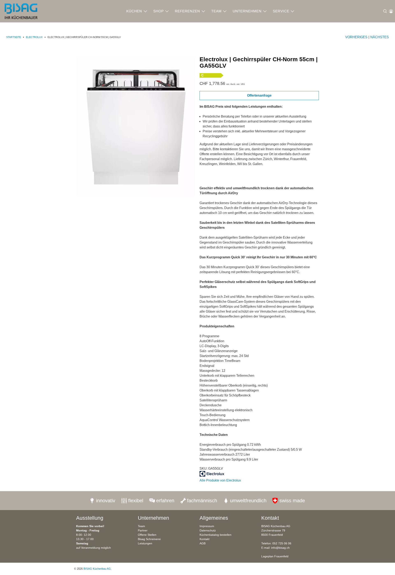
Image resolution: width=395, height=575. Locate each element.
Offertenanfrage (259, 95)
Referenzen (187, 11)
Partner (143, 530)
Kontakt (204, 539)
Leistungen (145, 543)
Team (216, 11)
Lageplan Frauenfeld (274, 556)
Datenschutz (208, 530)
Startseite (13, 37)
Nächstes (379, 37)
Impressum (207, 526)
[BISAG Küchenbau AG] (21, 11)
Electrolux (34, 37)
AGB (203, 543)
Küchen (134, 11)
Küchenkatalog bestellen (215, 534)
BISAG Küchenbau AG (97, 568)
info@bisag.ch (280, 547)
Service (281, 11)
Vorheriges (356, 37)
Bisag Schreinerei (149, 539)
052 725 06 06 (281, 543)
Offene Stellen (147, 534)
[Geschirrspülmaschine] (135, 126)
